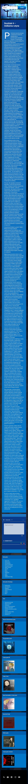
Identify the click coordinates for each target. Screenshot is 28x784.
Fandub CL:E (7, 614)
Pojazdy (6, 568)
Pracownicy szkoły (8, 566)
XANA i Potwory (8, 567)
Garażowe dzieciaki (9, 602)
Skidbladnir (7, 572)
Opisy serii (7, 560)
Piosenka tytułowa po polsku (11, 609)
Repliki (6, 575)
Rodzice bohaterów (9, 564)
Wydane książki (8, 603)
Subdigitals (7, 605)
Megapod (7, 588)
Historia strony (8, 613)
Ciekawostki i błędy (9, 576)
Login (23, 519)
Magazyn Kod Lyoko (9, 607)
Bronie (6, 571)
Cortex (6, 590)
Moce (6, 570)
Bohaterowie (7, 562)
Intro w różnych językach (10, 606)
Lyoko (6, 574)
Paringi (6, 610)
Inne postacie (7, 563)
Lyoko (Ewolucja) (8, 589)
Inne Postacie (7, 586)
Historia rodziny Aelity (9, 611)
